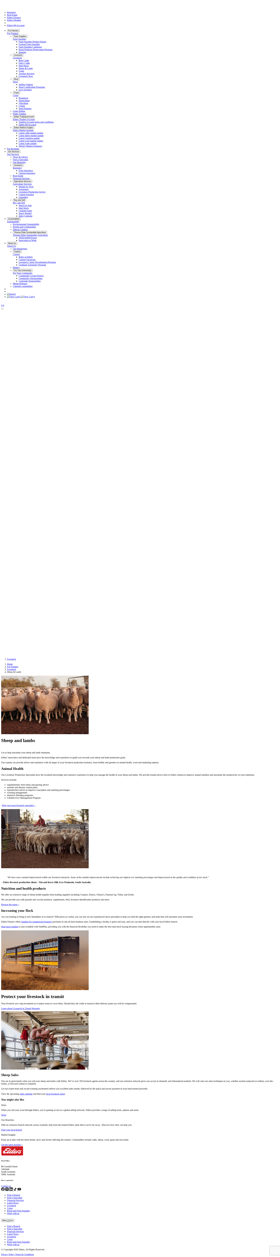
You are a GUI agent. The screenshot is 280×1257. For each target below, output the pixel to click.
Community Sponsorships (30, 278)
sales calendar (26, 1094)
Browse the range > (10, 904)
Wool (16, 79)
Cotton (22, 106)
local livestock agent (55, 1094)
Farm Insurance (26, 170)
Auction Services (26, 73)
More (4, 1220)
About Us (12, 243)
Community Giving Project (31, 276)
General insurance (27, 173)
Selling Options (26, 84)
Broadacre (23, 98)
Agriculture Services (22, 181)
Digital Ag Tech (26, 186)
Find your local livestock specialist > (18, 805)
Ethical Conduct (20, 229)
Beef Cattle (24, 60)
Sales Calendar (25, 216)
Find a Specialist (20, 159)
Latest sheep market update (31, 135)
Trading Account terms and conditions (36, 122)
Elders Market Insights (23, 127)
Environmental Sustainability (26, 224)
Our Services (13, 152)
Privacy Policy (8, 1254)
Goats (21, 71)
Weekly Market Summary (30, 146)
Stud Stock (24, 65)
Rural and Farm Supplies (18, 1211)
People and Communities (24, 227)
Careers (17, 251)
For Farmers (13, 31)
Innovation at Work (27, 240)
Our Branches (19, 162)
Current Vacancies (27, 259)
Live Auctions (25, 89)
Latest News (13, 1203)
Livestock (18, 55)
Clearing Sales (25, 210)
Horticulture (24, 100)
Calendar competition (23, 286)
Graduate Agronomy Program (32, 265)
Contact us (6, 1186)
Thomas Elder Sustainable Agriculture (30, 232)
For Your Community (22, 270)
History (16, 267)
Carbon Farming (26, 194)
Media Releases (20, 283)
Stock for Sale (25, 205)
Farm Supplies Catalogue (30, 47)
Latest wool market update (31, 141)
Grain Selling (19, 111)
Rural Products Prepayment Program (35, 49)
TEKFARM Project (28, 238)
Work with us (13, 1213)
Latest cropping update (29, 138)
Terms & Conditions (24, 1254)
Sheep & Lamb (26, 68)
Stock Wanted (25, 213)
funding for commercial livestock (36, 921)
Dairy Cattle (24, 63)
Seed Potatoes (25, 108)
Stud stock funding (10, 926)
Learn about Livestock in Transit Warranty (20, 1008)
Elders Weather (14, 20)
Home (10, 664)
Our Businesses (20, 248)
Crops (16, 93)
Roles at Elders (26, 257)
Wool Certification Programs (32, 87)
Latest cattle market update (31, 133)
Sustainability (14, 219)
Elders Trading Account (24, 117)
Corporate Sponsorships (30, 281)
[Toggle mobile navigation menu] (2, 308)
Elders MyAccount (15, 25)
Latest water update (28, 143)
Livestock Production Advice (32, 192)
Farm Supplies (20, 36)
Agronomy (24, 189)
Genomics (23, 197)
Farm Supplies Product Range (32, 41)
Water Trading (19, 114)
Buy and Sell (19, 200)
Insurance (11, 12)
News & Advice (20, 157)
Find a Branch (13, 1195)
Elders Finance (14, 17)
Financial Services (21, 178)
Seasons (22, 52)
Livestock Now (26, 76)
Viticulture (23, 103)
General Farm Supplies (29, 44)
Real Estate (12, 15)
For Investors (13, 148)
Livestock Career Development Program (37, 262)
